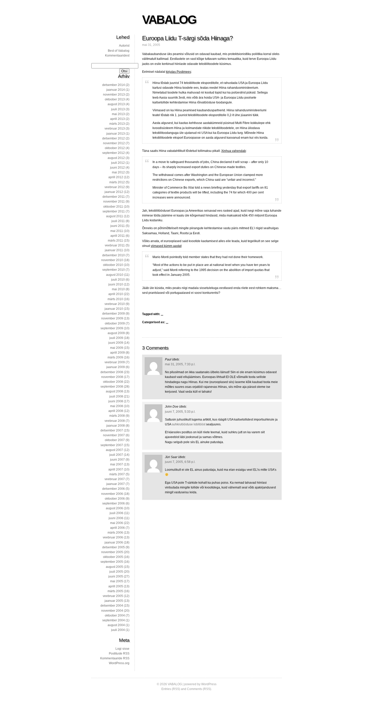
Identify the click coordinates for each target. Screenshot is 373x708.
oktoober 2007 (115, 440)
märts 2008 (117, 415)
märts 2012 (117, 182)
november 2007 (114, 435)
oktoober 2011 (113, 206)
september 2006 (113, 503)
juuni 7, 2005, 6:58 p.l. (180, 462)
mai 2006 (116, 523)
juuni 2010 (115, 284)
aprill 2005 (115, 586)
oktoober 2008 (113, 382)
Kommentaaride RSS (114, 658)
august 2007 (114, 450)
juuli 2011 (118, 221)
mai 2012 (118, 172)
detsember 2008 (111, 372)
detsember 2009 (113, 313)
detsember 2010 (113, 255)
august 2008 (114, 391)
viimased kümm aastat (166, 246)
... (162, 314)
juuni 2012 (117, 167)
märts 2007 (117, 474)
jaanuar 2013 (115, 133)
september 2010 (113, 269)
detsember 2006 (113, 489)
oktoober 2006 (115, 498)
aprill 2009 (117, 352)
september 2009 (111, 328)
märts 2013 (117, 123)
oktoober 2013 (115, 99)
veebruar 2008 (115, 421)
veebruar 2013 (115, 128)
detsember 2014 (113, 85)
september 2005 (111, 562)
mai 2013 (118, 114)
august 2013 (116, 104)
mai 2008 (116, 406)
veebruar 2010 (115, 304)
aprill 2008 (115, 411)
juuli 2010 (118, 279)
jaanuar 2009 (115, 367)
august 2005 (114, 567)
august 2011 (114, 216)
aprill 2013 (117, 119)
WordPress (208, 684)
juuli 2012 (118, 163)
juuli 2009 (116, 338)
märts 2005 (115, 591)
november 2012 (114, 143)
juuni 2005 (115, 576)
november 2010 (112, 260)
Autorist (124, 45)
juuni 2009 (115, 342)
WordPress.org (119, 663)
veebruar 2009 (115, 362)
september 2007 (111, 445)
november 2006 (112, 494)
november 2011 (114, 201)
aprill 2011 (117, 236)
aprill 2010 (115, 294)
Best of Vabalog (118, 50)
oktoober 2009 (115, 323)
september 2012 (113, 153)
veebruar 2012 (115, 187)
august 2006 (114, 508)
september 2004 (113, 620)
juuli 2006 (116, 513)
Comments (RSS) (199, 689)
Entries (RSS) (170, 689)
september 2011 (114, 211)
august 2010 (114, 275)
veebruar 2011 (115, 245)
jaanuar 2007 (115, 484)
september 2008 (111, 386)
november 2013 (114, 94)
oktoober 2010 (113, 265)
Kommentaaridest (117, 55)
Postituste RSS (119, 653)
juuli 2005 (116, 571)
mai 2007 (116, 464)
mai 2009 (116, 348)
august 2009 (116, 333)
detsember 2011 (114, 196)
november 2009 (112, 318)
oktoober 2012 (115, 148)
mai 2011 (116, 231)
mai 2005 (116, 581)
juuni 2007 (117, 459)
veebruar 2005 (113, 596)
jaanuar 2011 (114, 250)
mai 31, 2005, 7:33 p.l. (180, 364)
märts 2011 (115, 240)
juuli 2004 (118, 630)
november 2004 (112, 610)
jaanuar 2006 (114, 542)
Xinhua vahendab (233, 151)
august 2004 (116, 625)
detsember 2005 (113, 547)
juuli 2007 (116, 455)
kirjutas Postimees (178, 72)
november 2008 (112, 377)
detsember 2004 (111, 605)
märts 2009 (115, 357)
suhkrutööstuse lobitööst (188, 424)
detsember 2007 (111, 430)
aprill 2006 (117, 528)
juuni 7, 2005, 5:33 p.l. (180, 411)
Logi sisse (122, 648)
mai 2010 (118, 289)
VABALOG (169, 19)
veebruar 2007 (115, 479)
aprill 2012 (115, 177)
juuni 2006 (116, 518)
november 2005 (112, 552)
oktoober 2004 (115, 615)
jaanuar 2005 (114, 601)
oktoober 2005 (113, 557)
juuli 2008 (116, 396)
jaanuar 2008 (115, 425)
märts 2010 (115, 299)
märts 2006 (115, 532)
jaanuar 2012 (114, 192)
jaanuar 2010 (114, 309)
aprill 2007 (115, 469)
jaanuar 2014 (115, 90)
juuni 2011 (117, 226)
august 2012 (116, 158)
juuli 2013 (118, 109)
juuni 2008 (115, 401)
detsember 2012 (113, 138)
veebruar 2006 (113, 537)
